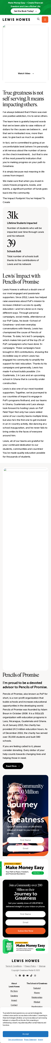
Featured (36, 988)
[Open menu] (45, 19)
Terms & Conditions (13, 966)
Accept (25, 1034)
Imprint (40, 1040)
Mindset (37, 1002)
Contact (14, 1005)
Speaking (14, 996)
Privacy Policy (30, 966)
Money (37, 993)
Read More (11, 766)
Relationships (37, 997)
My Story (14, 991)
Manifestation (36, 1007)
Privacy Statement (30, 1040)
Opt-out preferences (15, 1040)
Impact (14, 1000)
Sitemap (42, 966)
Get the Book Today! (24, 11)
